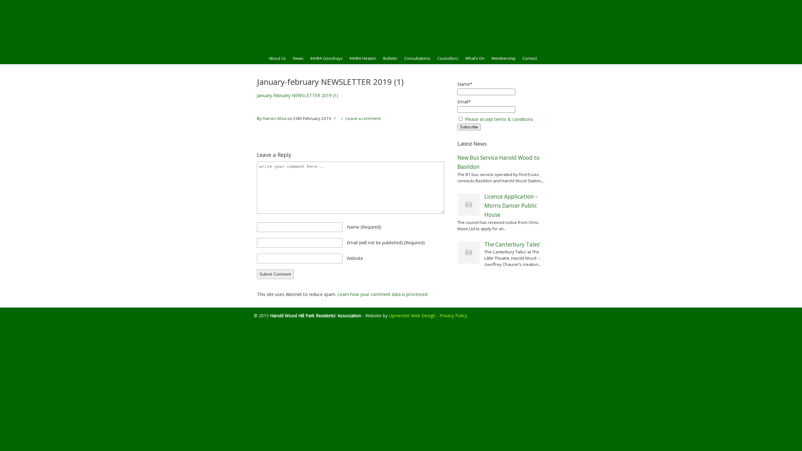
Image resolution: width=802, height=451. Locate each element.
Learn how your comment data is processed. (382, 294)
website (355, 258)
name (364, 227)
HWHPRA (401, 25)
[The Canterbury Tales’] (468, 252)
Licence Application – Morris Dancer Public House (511, 206)
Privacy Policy (453, 316)
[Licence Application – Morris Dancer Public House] (468, 204)
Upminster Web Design (412, 316)
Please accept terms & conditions (499, 119)
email (386, 243)
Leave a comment (363, 118)
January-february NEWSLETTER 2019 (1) (297, 95)
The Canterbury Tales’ (512, 244)
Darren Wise (274, 118)
